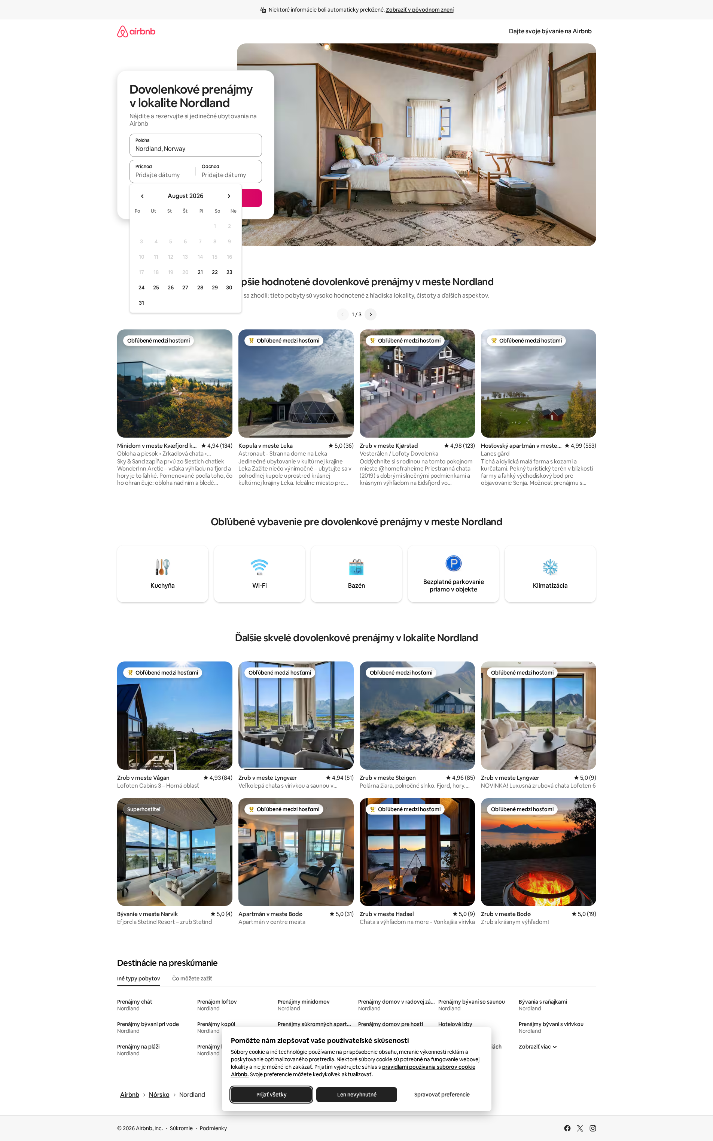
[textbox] (162, 174)
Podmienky (213, 1128)
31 (141, 302)
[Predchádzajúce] (343, 314)
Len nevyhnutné (356, 1094)
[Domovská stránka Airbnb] (136, 31)
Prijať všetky (271, 1094)
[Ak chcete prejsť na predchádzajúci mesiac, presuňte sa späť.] (142, 196)
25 (156, 287)
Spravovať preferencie (442, 1094)
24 (141, 287)
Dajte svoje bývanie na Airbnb (550, 31)
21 (200, 272)
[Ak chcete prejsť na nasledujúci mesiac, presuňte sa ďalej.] (228, 196)
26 (171, 287)
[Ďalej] (371, 314)
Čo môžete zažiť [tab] (192, 978)
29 (215, 287)
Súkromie (181, 1128)
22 (215, 272)
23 (229, 272)
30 (229, 287)
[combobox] (195, 148)
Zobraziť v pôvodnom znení (420, 9)
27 (185, 287)
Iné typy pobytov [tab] (138, 978)
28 (200, 287)
